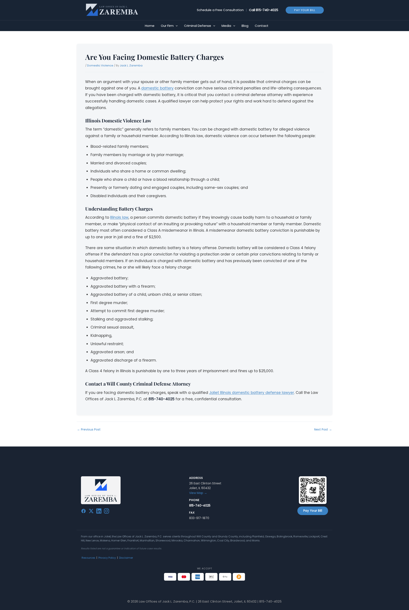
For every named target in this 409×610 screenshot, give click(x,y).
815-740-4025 (267, 10)
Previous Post (89, 429)
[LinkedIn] (98, 511)
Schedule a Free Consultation (220, 10)
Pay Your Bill (312, 510)
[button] (305, 10)
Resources (88, 558)
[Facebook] (83, 511)
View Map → (198, 493)
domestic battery (157, 88)
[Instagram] (106, 511)
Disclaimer (126, 558)
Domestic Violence (100, 65)
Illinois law (119, 217)
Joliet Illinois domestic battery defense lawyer (251, 392)
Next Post (323, 429)
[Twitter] (91, 511)
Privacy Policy (107, 558)
